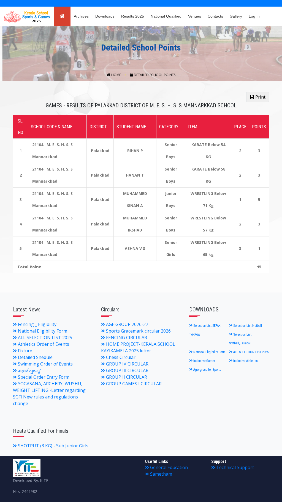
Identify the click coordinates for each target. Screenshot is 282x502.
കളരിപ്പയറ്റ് (28, 370)
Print (259, 97)
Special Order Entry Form (43, 377)
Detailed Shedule (35, 357)
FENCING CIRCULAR (126, 337)
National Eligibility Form (42, 331)
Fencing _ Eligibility (36, 324)
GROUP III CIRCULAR (126, 370)
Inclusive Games (204, 361)
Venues (194, 16)
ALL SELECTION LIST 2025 (44, 337)
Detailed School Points (154, 74)
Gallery (236, 16)
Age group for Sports (206, 370)
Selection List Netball (247, 326)
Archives (81, 16)
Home (116, 74)
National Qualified (166, 16)
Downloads (105, 16)
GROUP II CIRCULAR (126, 377)
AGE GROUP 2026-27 (126, 324)
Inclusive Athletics (245, 361)
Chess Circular (120, 357)
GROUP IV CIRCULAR (126, 364)
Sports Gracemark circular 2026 (138, 331)
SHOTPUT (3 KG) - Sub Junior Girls (52, 446)
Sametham (160, 474)
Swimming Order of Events (45, 364)
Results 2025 (132, 16)
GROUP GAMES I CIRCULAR (133, 384)
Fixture (24, 351)
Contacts (215, 16)
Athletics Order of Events (43, 344)
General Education (168, 467)
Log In (254, 16)
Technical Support (234, 467)
